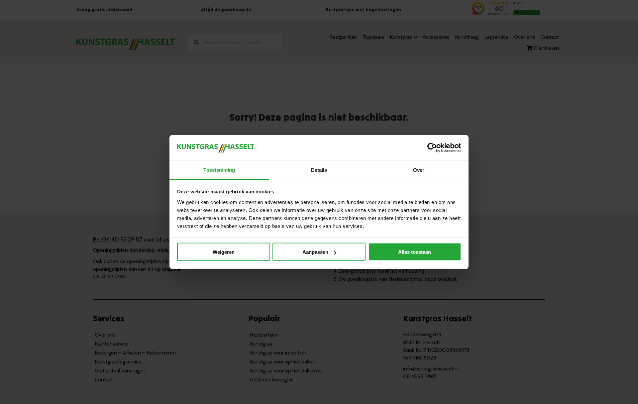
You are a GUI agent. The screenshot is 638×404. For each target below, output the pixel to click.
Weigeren (224, 252)
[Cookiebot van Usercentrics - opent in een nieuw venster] (432, 148)
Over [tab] (418, 169)
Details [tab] (319, 169)
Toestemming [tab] (219, 169)
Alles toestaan (414, 252)
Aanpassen (315, 252)
